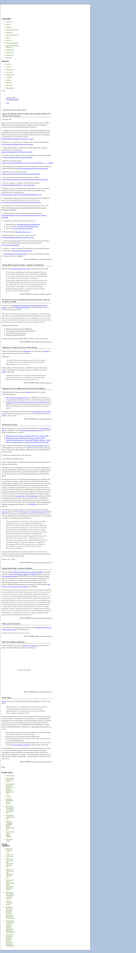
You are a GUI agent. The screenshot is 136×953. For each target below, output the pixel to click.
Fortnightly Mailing (68, 6)
